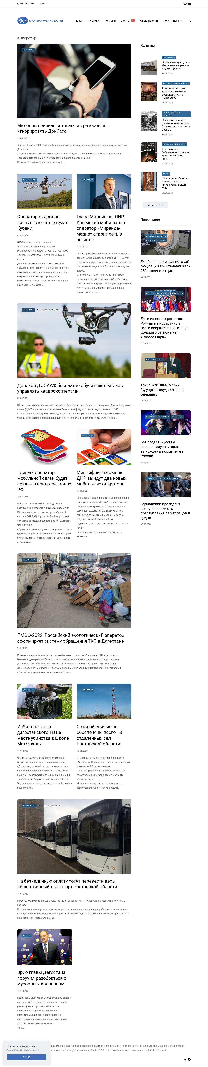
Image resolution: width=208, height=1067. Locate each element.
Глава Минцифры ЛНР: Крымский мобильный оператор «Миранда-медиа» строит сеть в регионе (101, 228)
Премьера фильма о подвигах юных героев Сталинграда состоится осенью (176, 124)
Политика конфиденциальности (23, 1050)
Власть (27, 935)
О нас (42, 4)
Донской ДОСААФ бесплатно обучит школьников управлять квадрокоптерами (70, 388)
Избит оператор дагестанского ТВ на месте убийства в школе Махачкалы (43, 735)
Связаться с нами (26, 4)
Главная (78, 20)
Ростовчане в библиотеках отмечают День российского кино (176, 154)
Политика (164, 416)
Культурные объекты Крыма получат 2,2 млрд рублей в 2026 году (174, 183)
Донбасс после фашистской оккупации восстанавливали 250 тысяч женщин (166, 266)
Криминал (28, 690)
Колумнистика (172, 20)
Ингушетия (169, 57)
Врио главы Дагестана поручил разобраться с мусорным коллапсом (41, 978)
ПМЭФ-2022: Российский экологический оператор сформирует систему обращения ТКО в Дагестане (70, 638)
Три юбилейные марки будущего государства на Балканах (162, 389)
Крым (166, 173)
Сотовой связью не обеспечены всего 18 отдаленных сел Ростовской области (99, 735)
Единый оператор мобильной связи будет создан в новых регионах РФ (44, 481)
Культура (148, 45)
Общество (28, 50)
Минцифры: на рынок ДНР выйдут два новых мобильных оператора (101, 478)
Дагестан (44, 560)
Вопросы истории (156, 240)
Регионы (110, 20)
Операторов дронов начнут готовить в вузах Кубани (42, 222)
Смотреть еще (155, 205)
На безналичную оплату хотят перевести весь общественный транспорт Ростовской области (67, 883)
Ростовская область (48, 310)
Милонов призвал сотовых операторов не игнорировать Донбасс (62, 128)
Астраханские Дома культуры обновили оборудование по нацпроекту (174, 93)
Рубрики (93, 20)
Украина (150, 416)
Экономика (29, 180)
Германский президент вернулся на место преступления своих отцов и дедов (165, 511)
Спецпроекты (149, 20)
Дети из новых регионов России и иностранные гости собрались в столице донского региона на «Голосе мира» (164, 328)
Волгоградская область (171, 114)
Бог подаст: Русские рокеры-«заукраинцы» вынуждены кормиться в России (162, 449)
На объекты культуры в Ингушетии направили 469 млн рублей (176, 65)
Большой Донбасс (156, 236)
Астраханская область (175, 83)
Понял (26, 1057)
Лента (127, 20)
